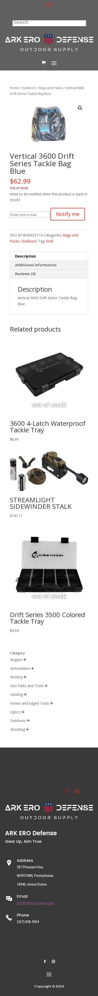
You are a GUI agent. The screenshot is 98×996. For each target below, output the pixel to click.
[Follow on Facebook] (44, 961)
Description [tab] (25, 256)
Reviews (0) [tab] (25, 273)
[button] (80, 108)
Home (14, 88)
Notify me (67, 214)
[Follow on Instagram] (53, 961)
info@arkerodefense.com (35, 903)
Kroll (49, 241)
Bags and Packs (50, 88)
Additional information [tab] (36, 265)
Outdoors (29, 88)
